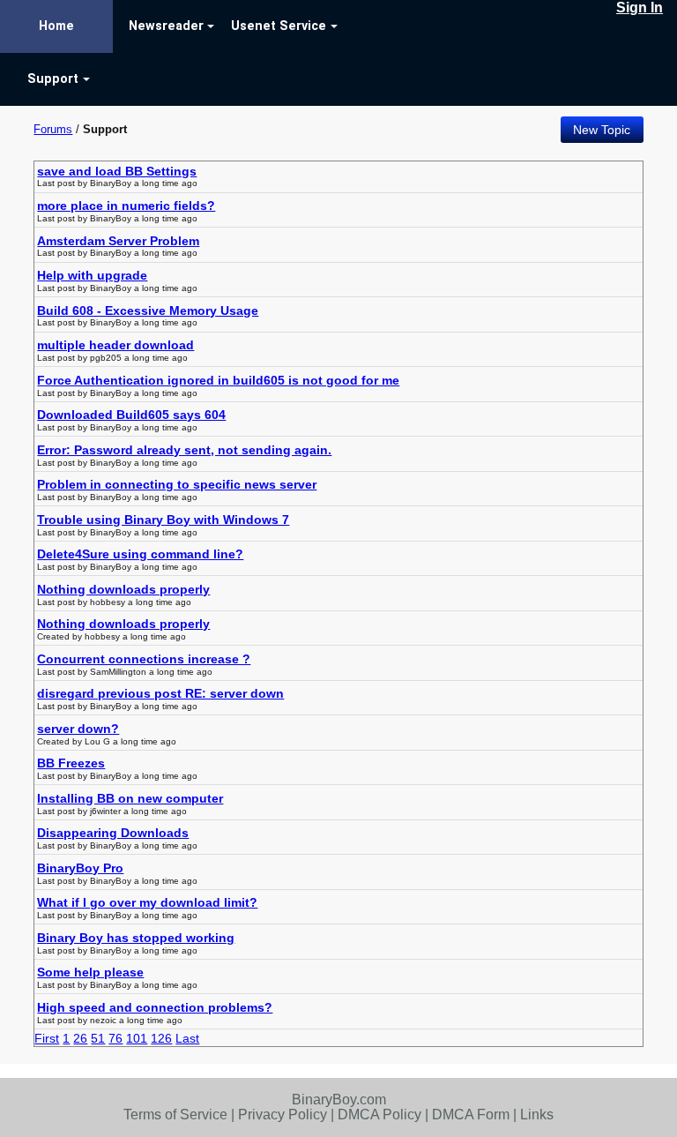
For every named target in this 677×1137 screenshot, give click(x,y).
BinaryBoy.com (339, 1099)
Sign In (639, 7)
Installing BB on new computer (130, 798)
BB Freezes (71, 763)
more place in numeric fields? (126, 205)
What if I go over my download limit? (147, 902)
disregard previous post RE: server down (160, 693)
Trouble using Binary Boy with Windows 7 (163, 519)
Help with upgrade (92, 275)
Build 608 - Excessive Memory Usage (147, 310)
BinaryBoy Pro (80, 868)
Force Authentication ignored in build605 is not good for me (218, 380)
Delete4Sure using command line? (140, 554)
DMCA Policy (379, 1114)
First (46, 1038)
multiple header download (115, 345)
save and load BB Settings (117, 171)
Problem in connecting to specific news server (176, 484)
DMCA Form (471, 1114)
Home (56, 26)
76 (115, 1038)
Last (187, 1038)
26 (80, 1038)
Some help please (90, 972)
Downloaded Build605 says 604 (131, 415)
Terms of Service (175, 1114)
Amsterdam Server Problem (118, 241)
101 (136, 1038)
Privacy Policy (282, 1114)
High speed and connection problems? (154, 1007)
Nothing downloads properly (123, 589)
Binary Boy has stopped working (135, 938)
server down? (78, 729)
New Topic (601, 130)
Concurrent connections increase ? (143, 659)
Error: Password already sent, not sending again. (184, 450)
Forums (52, 129)
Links (537, 1114)
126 (161, 1038)
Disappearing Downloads (113, 833)
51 (98, 1038)
